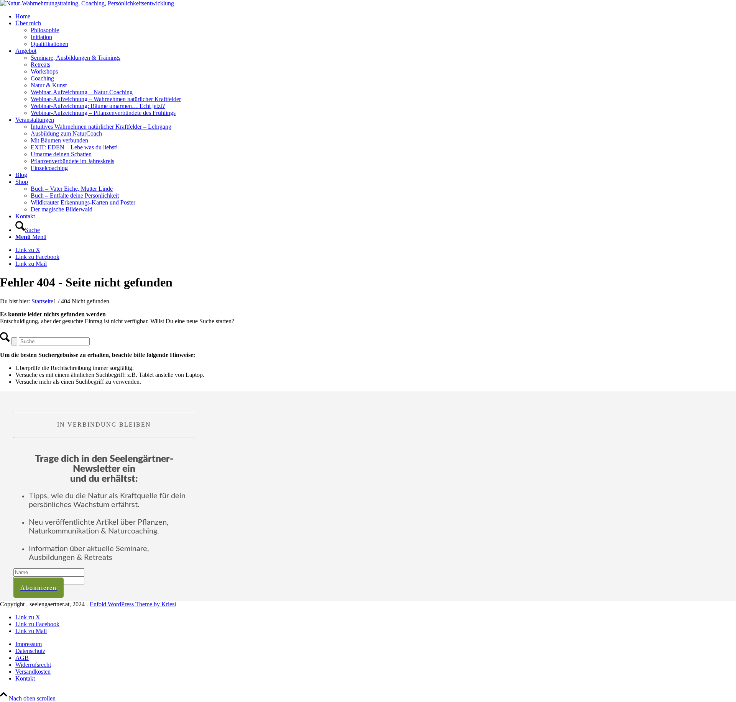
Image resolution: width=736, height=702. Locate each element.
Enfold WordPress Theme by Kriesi (133, 604)
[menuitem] (375, 16)
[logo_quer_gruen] (87, 3)
